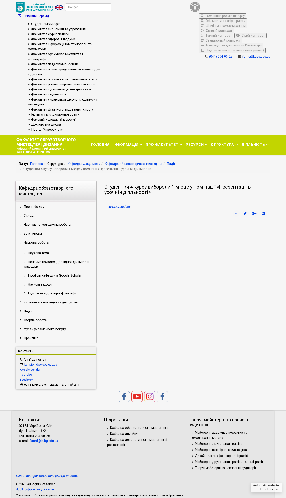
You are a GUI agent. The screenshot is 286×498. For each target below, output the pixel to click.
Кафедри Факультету (83, 164)
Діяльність (253, 145)
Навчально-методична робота (47, 225)
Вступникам (32, 233)
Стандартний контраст (222, 40)
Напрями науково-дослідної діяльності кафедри (56, 264)
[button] (229, 7)
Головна (100, 145)
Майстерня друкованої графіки (219, 444)
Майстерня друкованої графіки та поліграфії (229, 462)
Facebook (26, 379)
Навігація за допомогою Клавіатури (233, 45)
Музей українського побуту (44, 329)
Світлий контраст (218, 31)
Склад (28, 216)
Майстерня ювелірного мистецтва (221, 450)
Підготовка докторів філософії (51, 293)
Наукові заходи (39, 284)
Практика (30, 338)
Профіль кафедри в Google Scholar (54, 275)
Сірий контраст (253, 36)
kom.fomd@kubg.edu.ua (40, 364)
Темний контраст (218, 36)
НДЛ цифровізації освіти (35, 489)
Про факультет (162, 145)
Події (171, 164)
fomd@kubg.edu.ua (256, 57)
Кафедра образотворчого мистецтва (133, 164)
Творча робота (35, 320)
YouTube (26, 374)
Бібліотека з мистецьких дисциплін (50, 302)
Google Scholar (30, 369)
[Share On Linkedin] (264, 213)
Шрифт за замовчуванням (225, 26)
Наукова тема (38, 253)
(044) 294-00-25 (220, 57)
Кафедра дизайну (124, 434)
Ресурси (195, 145)
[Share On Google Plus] (254, 213)
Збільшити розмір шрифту (225, 21)
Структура (222, 145)
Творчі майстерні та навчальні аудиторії (225, 468)
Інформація (126, 145)
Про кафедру (33, 207)
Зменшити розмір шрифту (225, 16)
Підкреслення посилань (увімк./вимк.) (234, 50)
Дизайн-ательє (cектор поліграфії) (221, 456)
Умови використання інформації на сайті (47, 476)
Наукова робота (36, 242)
